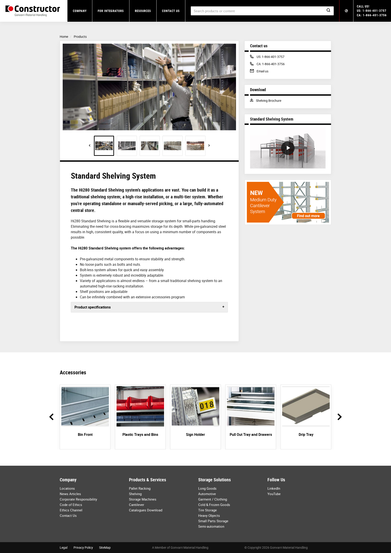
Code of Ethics (71, 504)
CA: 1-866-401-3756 (372, 15)
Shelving (135, 493)
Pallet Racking (139, 488)
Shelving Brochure (268, 100)
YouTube (274, 493)
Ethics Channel (71, 510)
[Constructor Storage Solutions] (33, 11)
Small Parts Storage (213, 521)
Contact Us (171, 11)
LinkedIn (273, 488)
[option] (149, 87)
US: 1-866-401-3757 (371, 11)
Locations (67, 488)
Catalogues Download (145, 510)
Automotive (207, 493)
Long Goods (207, 488)
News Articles (70, 493)
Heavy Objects (209, 515)
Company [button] (80, 11)
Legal (63, 547)
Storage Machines (142, 499)
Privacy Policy (83, 547)
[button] (346, 11)
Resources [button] (143, 11)
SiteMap (105, 547)
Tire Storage (207, 510)
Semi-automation (211, 526)
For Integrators (111, 11)
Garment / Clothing (212, 499)
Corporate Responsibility (78, 499)
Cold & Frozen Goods (214, 504)
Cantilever (136, 504)
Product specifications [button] (92, 307)
